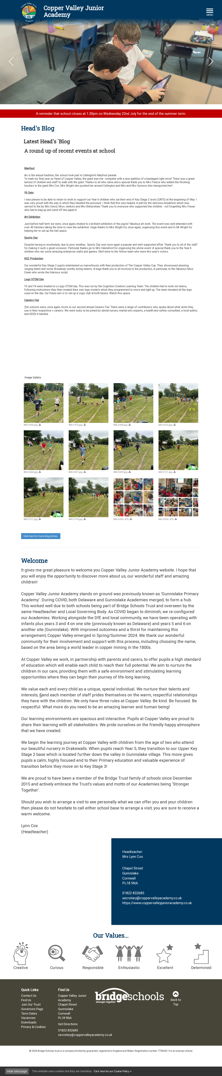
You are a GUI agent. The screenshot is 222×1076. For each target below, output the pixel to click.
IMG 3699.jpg (120, 472)
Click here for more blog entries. (40, 536)
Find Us (26, 1000)
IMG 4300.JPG (166, 519)
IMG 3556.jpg (31, 424)
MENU (210, 15)
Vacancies (28, 1018)
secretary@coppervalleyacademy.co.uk (152, 898)
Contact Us (28, 995)
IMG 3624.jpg (165, 424)
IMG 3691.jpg (76, 472)
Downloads (28, 1022)
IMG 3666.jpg (31, 472)
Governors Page (32, 1009)
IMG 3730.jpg (76, 519)
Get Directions (68, 1024)
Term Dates (29, 1013)
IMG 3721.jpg (165, 472)
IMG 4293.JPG (121, 519)
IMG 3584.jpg (120, 424)
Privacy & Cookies (33, 1027)
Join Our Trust (31, 1004)
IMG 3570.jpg (76, 424)
